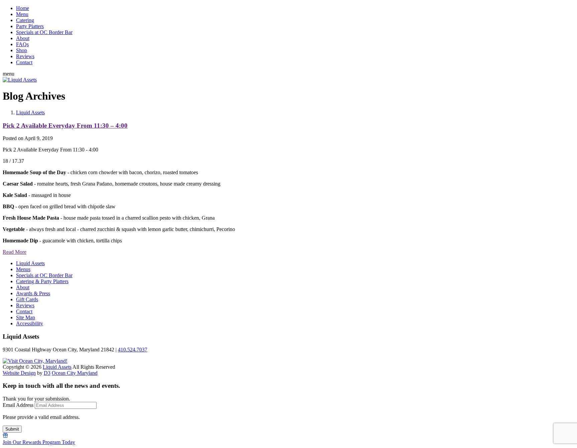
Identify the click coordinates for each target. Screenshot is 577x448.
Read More (14, 252)
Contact (24, 62)
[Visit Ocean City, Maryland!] (35, 361)
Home (22, 8)
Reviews (25, 56)
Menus (23, 269)
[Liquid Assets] (20, 80)
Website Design (19, 373)
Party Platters (30, 26)
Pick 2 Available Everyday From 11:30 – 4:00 (65, 125)
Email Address (18, 405)
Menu (22, 14)
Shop (21, 50)
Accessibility (29, 323)
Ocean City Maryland (75, 373)
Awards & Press (33, 293)
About (22, 38)
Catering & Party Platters (42, 281)
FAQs (22, 44)
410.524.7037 (132, 349)
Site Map (25, 317)
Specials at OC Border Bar (44, 32)
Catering (25, 20)
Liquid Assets (30, 112)
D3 (47, 373)
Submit (12, 429)
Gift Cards (27, 299)
